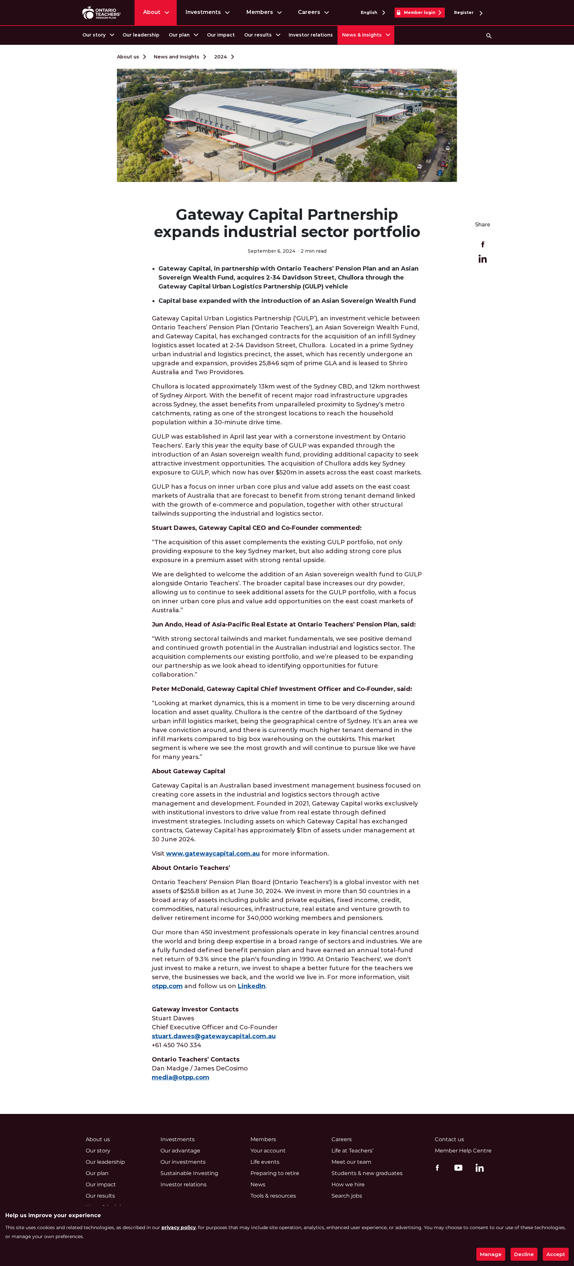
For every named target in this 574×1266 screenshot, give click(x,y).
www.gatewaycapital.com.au (213, 853)
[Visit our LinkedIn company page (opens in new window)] (478, 1168)
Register (464, 12)
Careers (309, 12)
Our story (94, 35)
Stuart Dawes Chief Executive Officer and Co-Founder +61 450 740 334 (215, 1027)
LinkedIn (251, 986)
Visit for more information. (240, 853)
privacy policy (178, 1227)
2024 (220, 57)
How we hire (348, 1184)
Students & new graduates (367, 1173)
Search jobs (347, 1196)
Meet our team (351, 1162)
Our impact (221, 35)
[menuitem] (98, 35)
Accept (555, 1254)
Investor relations (311, 35)
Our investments (183, 1162)
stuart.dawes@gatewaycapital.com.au (214, 1036)
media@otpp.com (180, 1077)
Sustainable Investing (189, 1173)
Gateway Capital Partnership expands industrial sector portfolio (287, 223)
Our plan (179, 35)
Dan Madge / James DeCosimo (200, 1068)
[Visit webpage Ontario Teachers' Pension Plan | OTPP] (101, 12)
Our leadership (141, 35)
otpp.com (167, 986)
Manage (491, 1254)
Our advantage (180, 1150)
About (151, 12)
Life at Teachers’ (352, 1150)
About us (128, 57)
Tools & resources (273, 1196)
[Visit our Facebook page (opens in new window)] (435, 1167)
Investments (203, 12)
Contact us (449, 1139)
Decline (524, 1254)
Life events (264, 1162)
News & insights (362, 35)
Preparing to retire (274, 1173)
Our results (258, 35)
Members (259, 12)
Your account (268, 1150)
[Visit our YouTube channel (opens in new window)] (456, 1167)
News (257, 1184)
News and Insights (176, 57)
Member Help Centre (463, 1150)
